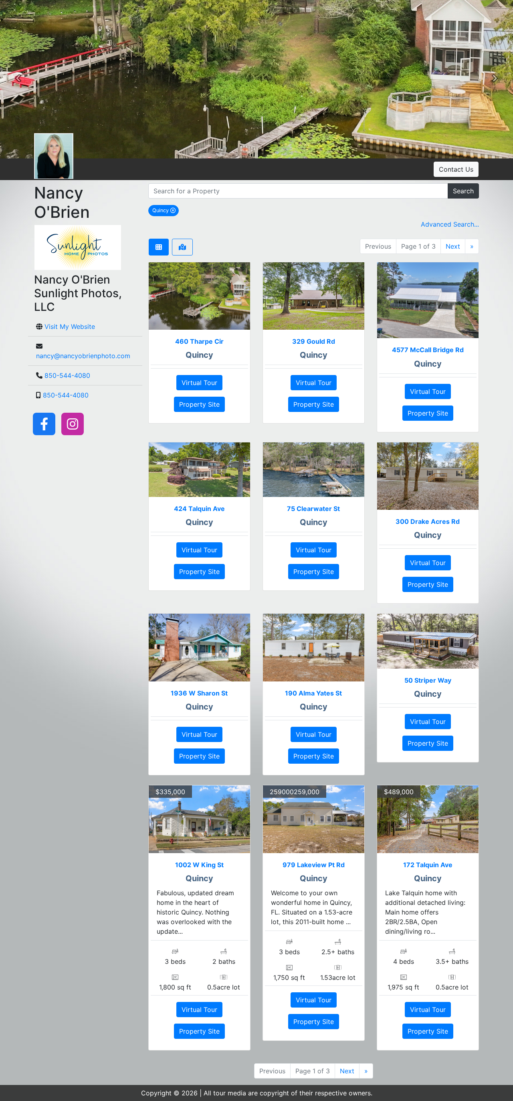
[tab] (159, 247)
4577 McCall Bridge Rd (428, 350)
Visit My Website (69, 326)
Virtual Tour (199, 383)
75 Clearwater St (313, 509)
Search (463, 191)
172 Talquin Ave (427, 865)
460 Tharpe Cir (199, 341)
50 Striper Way (427, 680)
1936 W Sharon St (199, 693)
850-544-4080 (67, 375)
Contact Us (456, 169)
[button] (18, 79)
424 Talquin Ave (199, 509)
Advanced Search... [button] (450, 224)
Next (453, 246)
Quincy (165, 210)
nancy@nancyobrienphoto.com (83, 356)
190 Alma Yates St (313, 693)
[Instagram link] (73, 424)
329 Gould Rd (313, 341)
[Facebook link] (44, 424)
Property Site (199, 404)
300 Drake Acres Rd (428, 521)
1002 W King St (199, 865)
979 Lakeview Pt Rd (314, 865)
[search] (298, 191)
